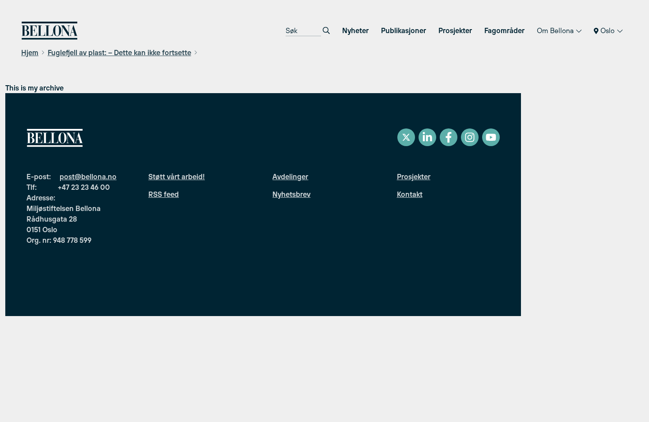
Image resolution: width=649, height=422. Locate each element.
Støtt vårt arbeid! (176, 177)
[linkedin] (427, 137)
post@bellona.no (88, 177)
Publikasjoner (403, 30)
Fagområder (504, 30)
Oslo (607, 30)
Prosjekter (455, 30)
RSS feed (163, 194)
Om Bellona (556, 30)
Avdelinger (290, 177)
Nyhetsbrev (291, 194)
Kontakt (410, 194)
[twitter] (406, 137)
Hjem (29, 53)
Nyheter (355, 30)
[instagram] (470, 137)
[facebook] (448, 137)
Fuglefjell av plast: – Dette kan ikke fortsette (119, 53)
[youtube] (491, 137)
